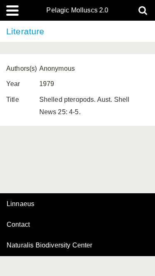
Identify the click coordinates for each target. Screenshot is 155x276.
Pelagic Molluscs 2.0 (77, 10)
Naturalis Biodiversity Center (50, 245)
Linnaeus (20, 204)
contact (18, 224)
